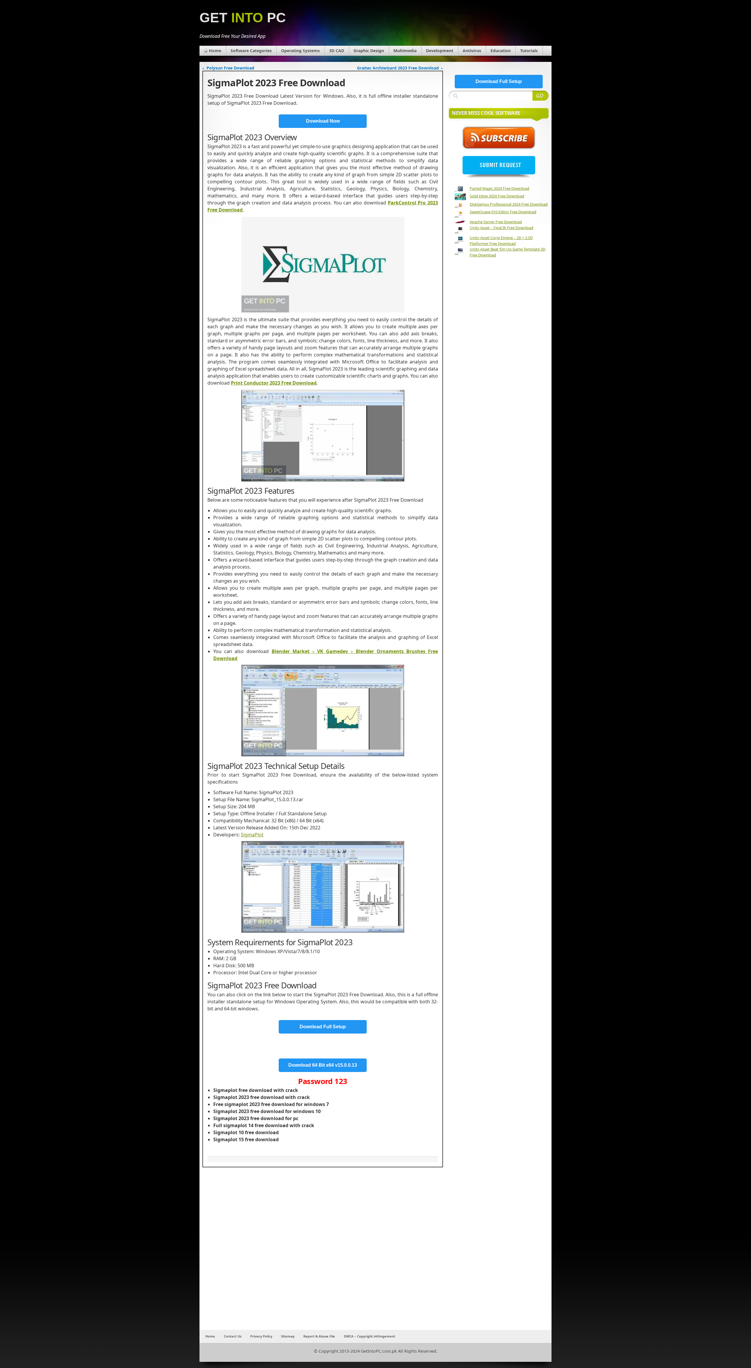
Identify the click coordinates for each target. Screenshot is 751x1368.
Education (500, 50)
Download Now (323, 121)
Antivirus (472, 50)
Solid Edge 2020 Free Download (497, 196)
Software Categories (251, 50)
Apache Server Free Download (496, 221)
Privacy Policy (261, 1336)
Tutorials (529, 50)
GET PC (242, 17)
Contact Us (232, 1336)
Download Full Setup (323, 1026)
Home (215, 50)
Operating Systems (300, 50)
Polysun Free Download (230, 68)
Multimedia (405, 50)
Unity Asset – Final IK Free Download (501, 227)
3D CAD (336, 50)
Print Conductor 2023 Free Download (274, 383)
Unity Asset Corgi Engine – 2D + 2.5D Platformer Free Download (501, 240)
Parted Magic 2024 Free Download (499, 188)
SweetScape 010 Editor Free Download (503, 211)
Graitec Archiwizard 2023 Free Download (398, 68)
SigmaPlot (252, 834)
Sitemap (288, 1336)
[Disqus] (322, 1252)
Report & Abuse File (319, 1336)
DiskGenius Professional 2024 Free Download (509, 204)
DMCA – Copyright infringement (369, 1336)
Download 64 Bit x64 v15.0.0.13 (322, 1065)
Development (439, 50)
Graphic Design (368, 50)
